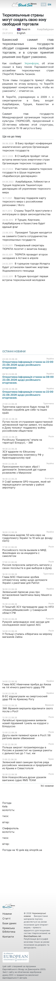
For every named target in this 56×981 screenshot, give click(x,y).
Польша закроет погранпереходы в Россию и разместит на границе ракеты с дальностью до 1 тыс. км (27, 750)
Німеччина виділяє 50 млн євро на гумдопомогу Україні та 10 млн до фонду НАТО (27, 537)
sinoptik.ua (35, 849)
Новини (7, 913)
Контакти (8, 936)
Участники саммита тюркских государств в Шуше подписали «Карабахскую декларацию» (27, 172)
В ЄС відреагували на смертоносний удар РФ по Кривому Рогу (24, 698)
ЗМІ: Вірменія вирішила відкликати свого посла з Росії (27, 710)
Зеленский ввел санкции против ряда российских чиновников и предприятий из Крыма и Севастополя (27, 765)
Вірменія (49, 705)
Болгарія (49, 478)
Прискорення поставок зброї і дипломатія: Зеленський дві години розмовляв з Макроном (24, 469)
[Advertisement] (28, 314)
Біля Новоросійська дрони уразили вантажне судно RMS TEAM (24, 779)
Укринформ (32, 63)
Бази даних (9, 923)
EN (49, 4)
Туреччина (48, 403)
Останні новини (14, 351)
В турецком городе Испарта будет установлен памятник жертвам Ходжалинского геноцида (26, 267)
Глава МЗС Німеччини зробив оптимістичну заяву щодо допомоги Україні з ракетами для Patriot (24, 579)
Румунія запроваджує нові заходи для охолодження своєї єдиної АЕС (25, 623)
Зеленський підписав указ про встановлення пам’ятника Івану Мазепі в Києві (27, 594)
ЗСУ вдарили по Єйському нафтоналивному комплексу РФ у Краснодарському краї (23, 454)
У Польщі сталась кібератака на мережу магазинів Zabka (27, 635)
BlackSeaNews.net (32, 936)
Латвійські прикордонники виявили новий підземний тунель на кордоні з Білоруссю (25, 723)
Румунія (50, 618)
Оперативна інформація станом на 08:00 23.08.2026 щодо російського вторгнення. (28, 379)
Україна (50, 358)
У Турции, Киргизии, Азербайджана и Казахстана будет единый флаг (23, 223)
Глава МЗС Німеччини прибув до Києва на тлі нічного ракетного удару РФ (26, 686)
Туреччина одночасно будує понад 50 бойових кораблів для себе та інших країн (25, 409)
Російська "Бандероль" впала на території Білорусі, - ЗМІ (22, 441)
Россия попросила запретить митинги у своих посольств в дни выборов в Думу (27, 566)
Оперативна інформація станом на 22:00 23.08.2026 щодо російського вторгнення (27, 364)
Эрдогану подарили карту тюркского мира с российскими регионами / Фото (24, 201)
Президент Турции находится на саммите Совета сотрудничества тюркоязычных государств (27, 236)
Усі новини (47, 785)
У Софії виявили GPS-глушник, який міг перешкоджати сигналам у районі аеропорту (26, 484)
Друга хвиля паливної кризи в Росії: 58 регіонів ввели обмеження (26, 737)
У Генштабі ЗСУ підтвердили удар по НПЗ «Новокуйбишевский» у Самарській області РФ (28, 609)
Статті (6, 918)
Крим (51, 759)
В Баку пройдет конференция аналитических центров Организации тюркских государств (27, 147)
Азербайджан (45, 29)
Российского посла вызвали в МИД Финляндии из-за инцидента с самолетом (24, 552)
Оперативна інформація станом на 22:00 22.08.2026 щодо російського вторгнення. (27, 394)
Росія (51, 418)
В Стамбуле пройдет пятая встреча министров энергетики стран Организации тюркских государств (26, 159)
